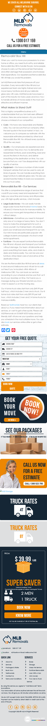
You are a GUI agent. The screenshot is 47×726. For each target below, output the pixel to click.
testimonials (15, 305)
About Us (9, 662)
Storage (32, 665)
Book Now (23, 607)
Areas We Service (35, 667)
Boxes (31, 662)
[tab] (23, 507)
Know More (23, 615)
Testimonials (10, 673)
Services (8, 665)
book (7, 322)
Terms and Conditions (13, 679)
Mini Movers (33, 676)
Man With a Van (35, 673)
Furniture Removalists (36, 670)
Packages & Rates (12, 667)
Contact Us (10, 676)
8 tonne (33, 206)
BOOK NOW (7, 384)
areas (41, 263)
